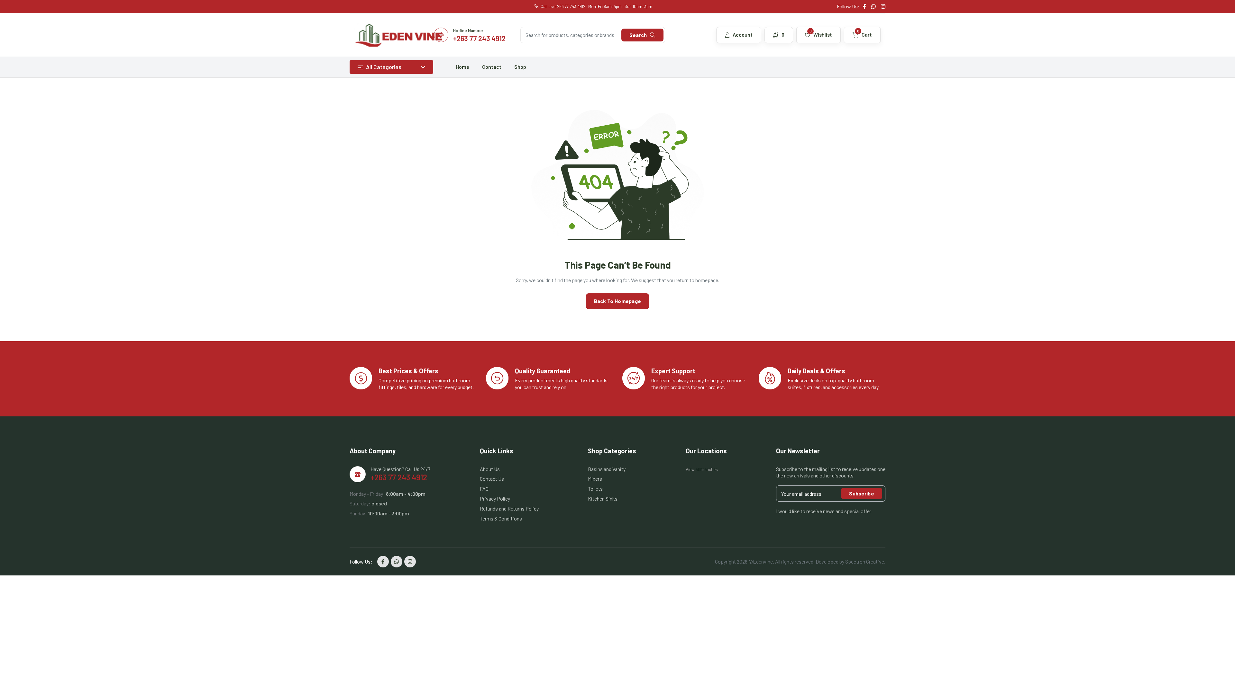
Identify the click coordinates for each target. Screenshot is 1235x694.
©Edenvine (760, 561)
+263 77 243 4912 (398, 477)
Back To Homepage (617, 301)
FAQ (484, 488)
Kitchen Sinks (603, 498)
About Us (490, 469)
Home (462, 67)
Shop (520, 67)
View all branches (702, 469)
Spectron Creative (864, 561)
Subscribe (861, 493)
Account (743, 34)
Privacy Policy (495, 498)
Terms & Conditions (501, 518)
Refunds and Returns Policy (509, 508)
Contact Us (492, 479)
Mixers (595, 479)
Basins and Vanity (607, 469)
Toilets (595, 488)
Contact (491, 67)
